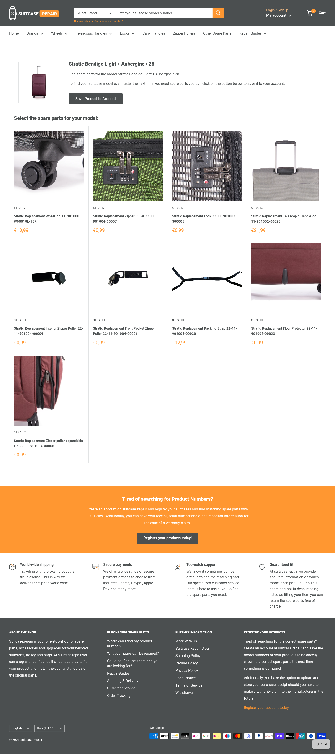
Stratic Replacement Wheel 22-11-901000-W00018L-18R (47, 218)
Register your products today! (168, 538)
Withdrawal (184, 692)
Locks (124, 33)
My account (276, 15)
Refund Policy (186, 663)
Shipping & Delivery (122, 681)
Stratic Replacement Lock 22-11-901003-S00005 (204, 218)
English (17, 728)
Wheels (57, 33)
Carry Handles (153, 33)
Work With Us (186, 641)
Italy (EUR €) (45, 728)
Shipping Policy (188, 656)
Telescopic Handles (91, 33)
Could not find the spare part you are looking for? (133, 663)
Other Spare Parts (217, 33)
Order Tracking (119, 695)
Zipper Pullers (184, 33)
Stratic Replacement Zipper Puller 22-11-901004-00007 (124, 218)
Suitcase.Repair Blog (192, 648)
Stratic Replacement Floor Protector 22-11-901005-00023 (284, 331)
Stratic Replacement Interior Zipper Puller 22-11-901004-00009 (48, 331)
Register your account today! (267, 707)
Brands (32, 33)
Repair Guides (250, 33)
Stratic (20, 207)
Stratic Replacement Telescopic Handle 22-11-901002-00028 (284, 218)
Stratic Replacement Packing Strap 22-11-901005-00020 (204, 331)
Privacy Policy (186, 670)
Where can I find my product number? (129, 643)
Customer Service (121, 688)
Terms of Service (188, 685)
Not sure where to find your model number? (98, 21)
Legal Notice (185, 678)
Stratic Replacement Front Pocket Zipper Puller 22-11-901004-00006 (124, 331)
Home (14, 33)
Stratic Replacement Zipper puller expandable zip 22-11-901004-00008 (48, 443)
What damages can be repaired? (133, 653)
